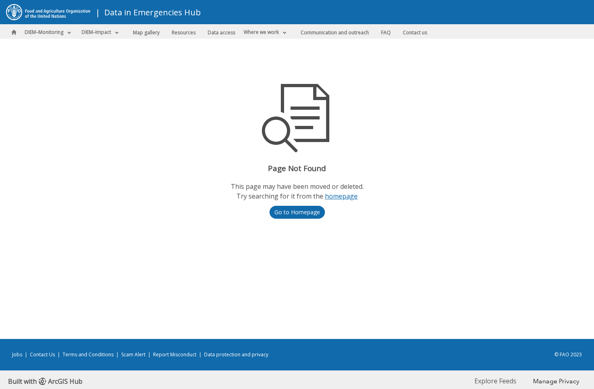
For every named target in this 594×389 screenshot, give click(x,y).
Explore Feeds (495, 380)
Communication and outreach (335, 32)
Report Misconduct (174, 354)
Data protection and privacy (236, 354)
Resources (184, 32)
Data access (221, 32)
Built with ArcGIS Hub (45, 381)
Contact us (415, 32)
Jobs (17, 354)
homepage (341, 196)
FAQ (386, 32)
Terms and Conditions (88, 354)
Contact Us (42, 354)
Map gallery (146, 32)
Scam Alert (133, 354)
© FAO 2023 (568, 354)
